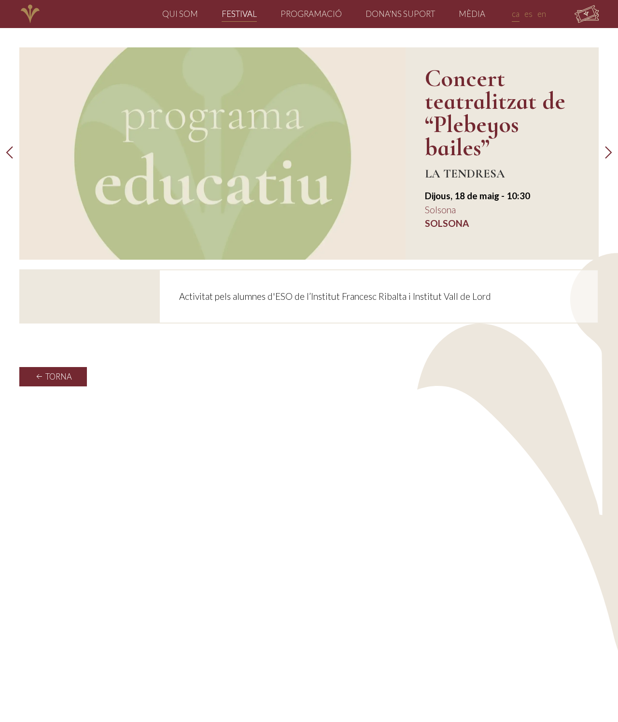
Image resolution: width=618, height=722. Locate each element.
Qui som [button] (180, 14)
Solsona (440, 209)
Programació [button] (311, 14)
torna (58, 377)
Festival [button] (239, 14)
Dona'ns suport (400, 14)
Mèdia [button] (472, 14)
